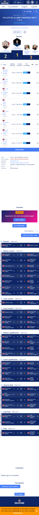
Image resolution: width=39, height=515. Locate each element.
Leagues (24, 7)
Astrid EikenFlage (35, 52)
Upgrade (34, 7)
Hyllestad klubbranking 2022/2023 (19, 163)
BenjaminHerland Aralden (17, 48)
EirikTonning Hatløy (6, 50)
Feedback (20, 494)
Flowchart (20, 226)
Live (3, 7)
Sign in (19, 2)
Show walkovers (29, 231)
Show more (19, 150)
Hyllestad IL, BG (15, 28)
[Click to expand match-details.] (21, 245)
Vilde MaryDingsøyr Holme (27, 52)
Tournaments (13, 7)
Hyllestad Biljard (20, 23)
